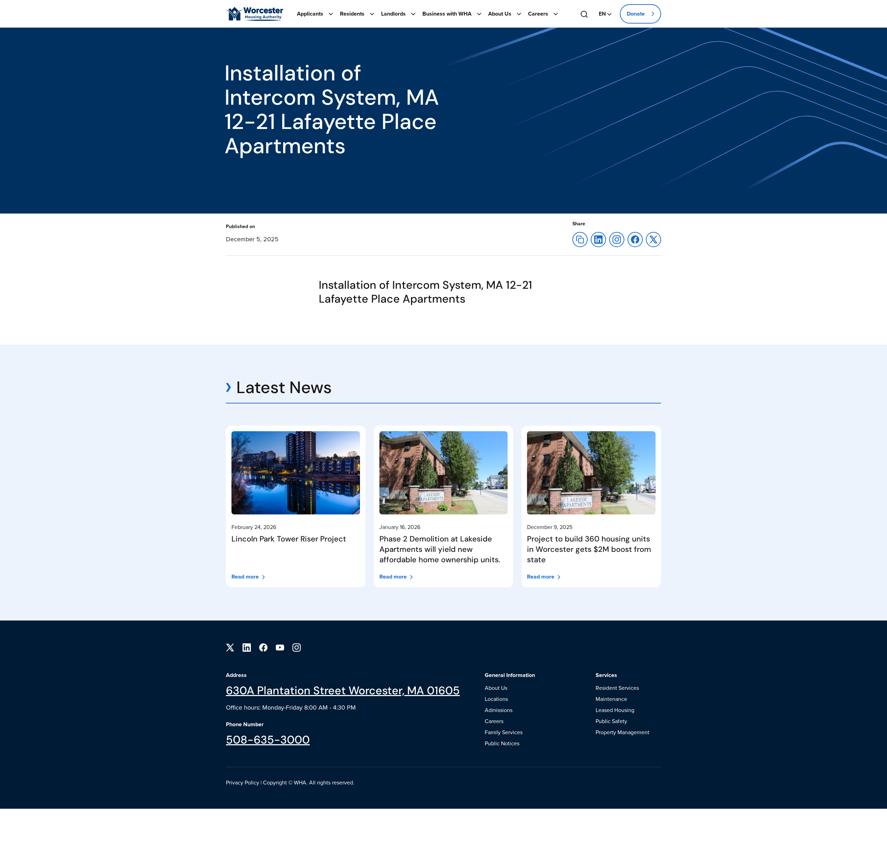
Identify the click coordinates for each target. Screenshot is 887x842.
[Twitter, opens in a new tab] (230, 647)
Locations (496, 699)
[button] (605, 14)
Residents (352, 14)
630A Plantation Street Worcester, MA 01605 (343, 690)
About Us (499, 14)
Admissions (498, 710)
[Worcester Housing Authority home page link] (254, 14)
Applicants (310, 14)
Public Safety (611, 721)
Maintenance (611, 699)
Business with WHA (447, 14)
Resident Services (617, 688)
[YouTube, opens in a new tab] (280, 647)
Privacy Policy (242, 782)
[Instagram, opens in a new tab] (296, 647)
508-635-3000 (268, 739)
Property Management (622, 732)
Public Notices (502, 743)
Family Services (503, 732)
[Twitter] (653, 239)
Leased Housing (615, 710)
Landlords (393, 14)
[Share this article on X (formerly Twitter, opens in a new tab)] (635, 239)
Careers (538, 14)
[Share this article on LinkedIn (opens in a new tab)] (598, 239)
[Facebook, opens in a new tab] (263, 647)
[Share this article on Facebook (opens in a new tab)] (285, 233)
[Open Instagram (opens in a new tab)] (616, 239)
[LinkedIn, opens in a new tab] (247, 647)
